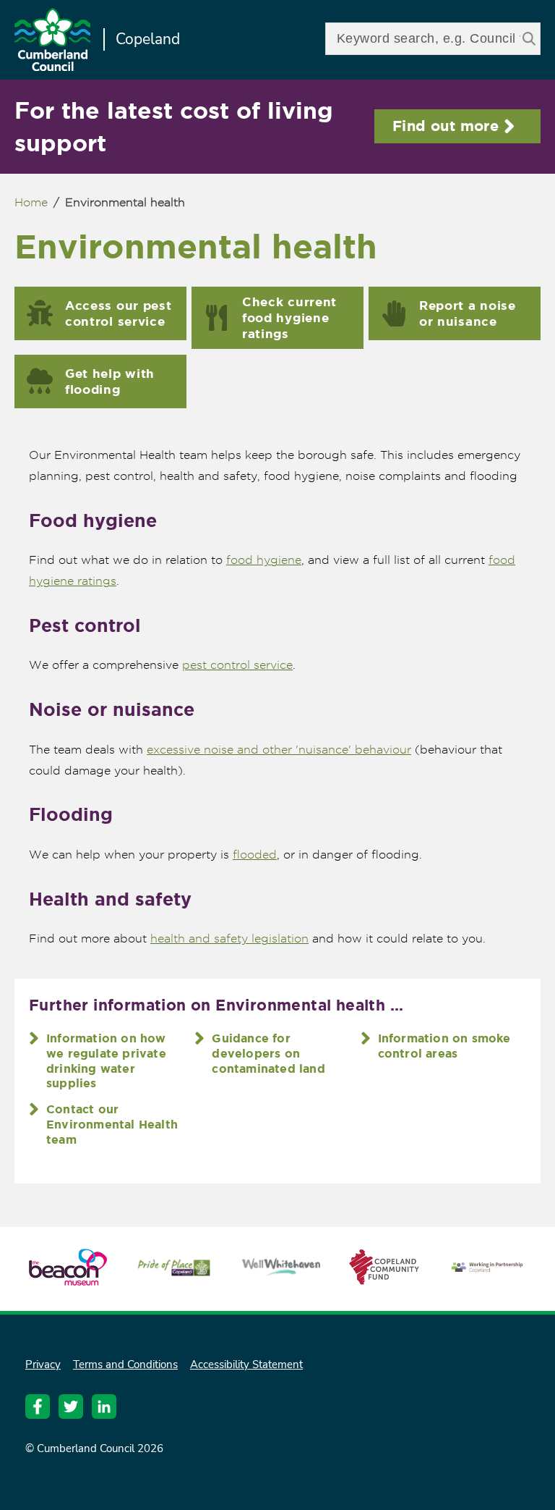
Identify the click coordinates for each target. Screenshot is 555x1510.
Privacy (43, 1364)
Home (31, 202)
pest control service (237, 665)
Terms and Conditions (125, 1364)
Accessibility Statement (246, 1364)
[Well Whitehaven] (281, 1269)
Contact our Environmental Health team (112, 1124)
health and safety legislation (229, 938)
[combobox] (433, 38)
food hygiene (263, 560)
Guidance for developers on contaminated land (268, 1053)
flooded (255, 854)
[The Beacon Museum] (68, 1278)
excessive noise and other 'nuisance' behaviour (279, 749)
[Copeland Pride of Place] (175, 1273)
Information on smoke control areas (444, 1046)
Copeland (148, 39)
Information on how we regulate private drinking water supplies (106, 1060)
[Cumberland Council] (52, 41)
